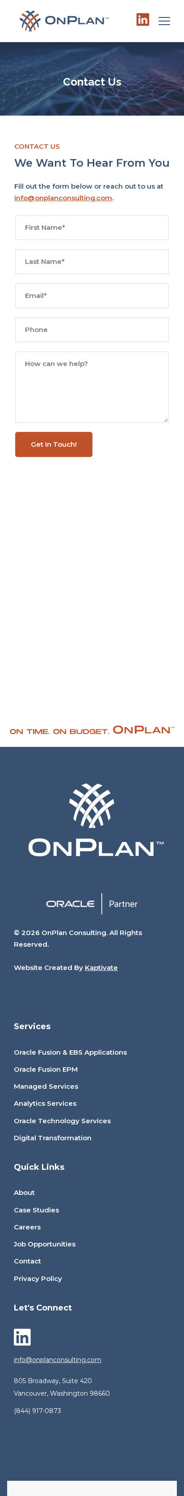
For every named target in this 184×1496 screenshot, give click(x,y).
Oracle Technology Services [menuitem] (62, 1121)
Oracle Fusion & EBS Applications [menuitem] (70, 1052)
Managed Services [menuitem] (46, 1086)
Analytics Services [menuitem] (45, 1103)
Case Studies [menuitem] (36, 1210)
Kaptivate (101, 967)
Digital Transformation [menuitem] (53, 1138)
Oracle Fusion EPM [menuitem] (46, 1069)
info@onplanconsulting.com (63, 198)
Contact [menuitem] (27, 1261)
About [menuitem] (24, 1192)
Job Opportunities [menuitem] (44, 1244)
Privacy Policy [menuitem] (38, 1278)
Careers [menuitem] (27, 1227)
